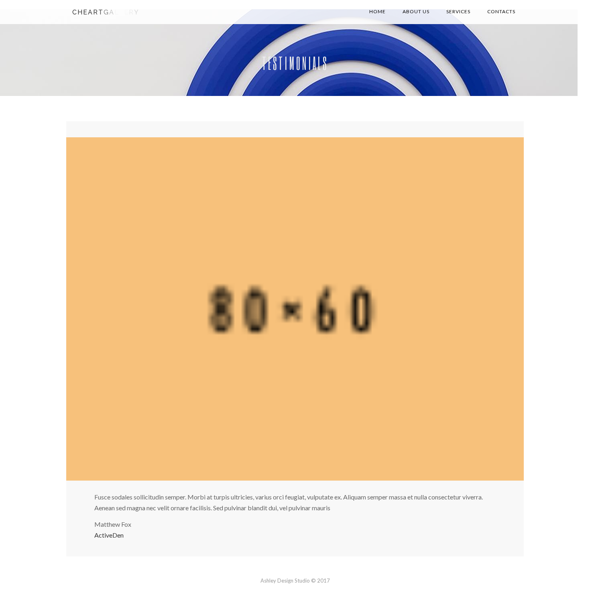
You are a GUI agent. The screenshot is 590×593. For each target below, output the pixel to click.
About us (416, 11)
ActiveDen (109, 535)
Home (377, 11)
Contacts (501, 11)
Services (458, 11)
